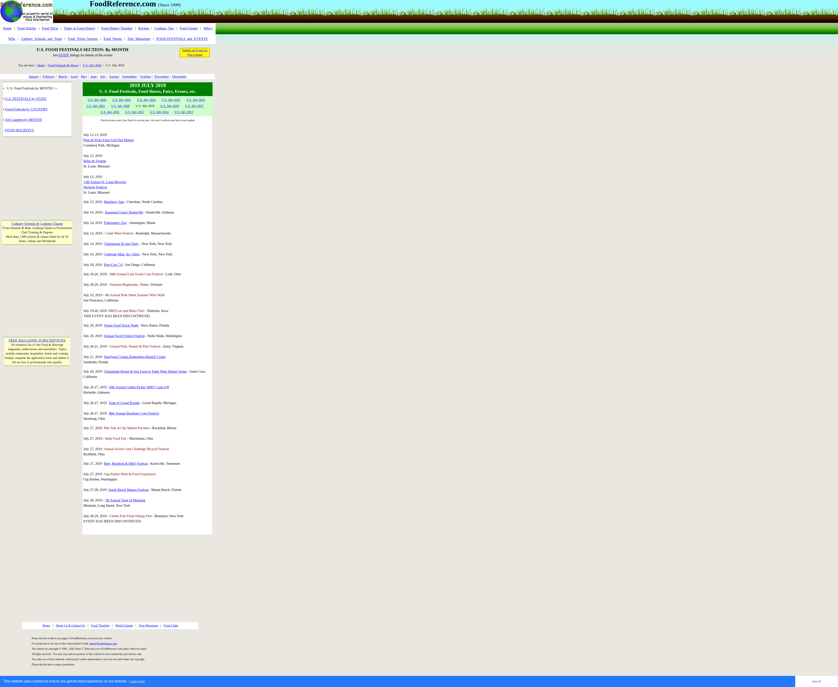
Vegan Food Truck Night (121, 325)
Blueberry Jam (114, 202)
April (73, 76)
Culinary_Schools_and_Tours (41, 39)
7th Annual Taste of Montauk (125, 500)
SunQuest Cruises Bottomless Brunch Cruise (135, 357)
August (114, 76)
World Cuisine (124, 625)
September (129, 76)
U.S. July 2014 (159, 112)
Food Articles (26, 28)
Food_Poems (113, 39)
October (145, 76)
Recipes (143, 28)
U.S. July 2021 (95, 106)
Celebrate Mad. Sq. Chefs (121, 254)
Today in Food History (79, 28)
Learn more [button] (137, 681)
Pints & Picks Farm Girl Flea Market (108, 140)
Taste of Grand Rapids (123, 403)
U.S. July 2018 (169, 106)
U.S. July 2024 (146, 100)
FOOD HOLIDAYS (19, 130)
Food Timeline (100, 625)
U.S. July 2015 (134, 112)
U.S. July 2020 (120, 106)
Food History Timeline (116, 28)
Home (7, 28)
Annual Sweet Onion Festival (124, 336)
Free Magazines (148, 625)
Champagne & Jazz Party (121, 244)
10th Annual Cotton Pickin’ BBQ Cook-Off (138, 387)
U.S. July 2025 (121, 100)
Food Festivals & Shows (63, 65)
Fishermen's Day (115, 223)
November (161, 76)
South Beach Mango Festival (128, 490)
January (34, 76)
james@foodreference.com (103, 643)
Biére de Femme (94, 161)
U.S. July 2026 (92, 65)
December (179, 76)
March (62, 76)
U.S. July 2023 (171, 100)
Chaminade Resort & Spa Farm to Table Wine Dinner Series (145, 371)
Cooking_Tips (164, 28)
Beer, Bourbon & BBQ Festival (126, 463)
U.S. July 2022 (195, 100)
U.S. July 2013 (184, 112)
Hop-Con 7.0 (113, 265)
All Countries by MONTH (23, 120)
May (84, 76)
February (49, 76)
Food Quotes (189, 28)
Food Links (171, 625)
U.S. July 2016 (110, 112)
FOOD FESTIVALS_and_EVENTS (182, 39)
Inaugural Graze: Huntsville (124, 212)
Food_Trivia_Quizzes (83, 39)
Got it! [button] (816, 681)
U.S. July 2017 (194, 106)
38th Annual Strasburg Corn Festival (133, 413)
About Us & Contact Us (70, 625)
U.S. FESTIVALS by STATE (25, 99)
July (103, 76)
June (93, 76)
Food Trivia (50, 28)
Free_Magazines (139, 39)
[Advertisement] (37, 176)
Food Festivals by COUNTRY (26, 109)
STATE (64, 55)
